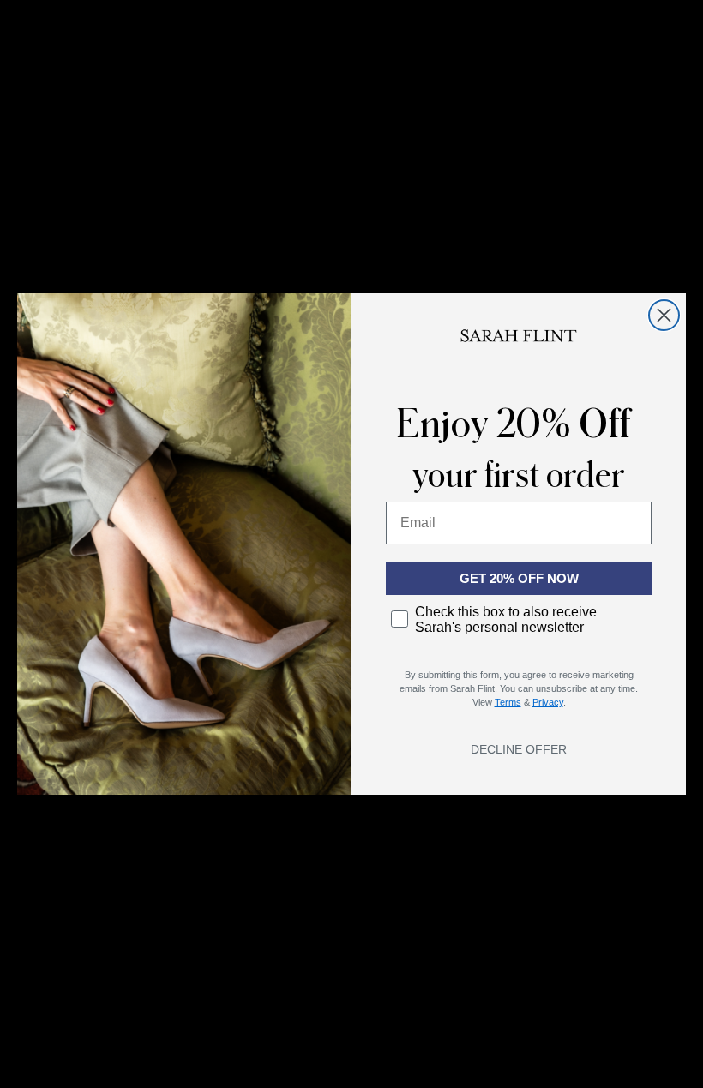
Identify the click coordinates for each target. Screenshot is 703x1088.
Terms (508, 702)
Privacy (547, 702)
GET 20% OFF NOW (519, 578)
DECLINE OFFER (519, 749)
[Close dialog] (664, 315)
